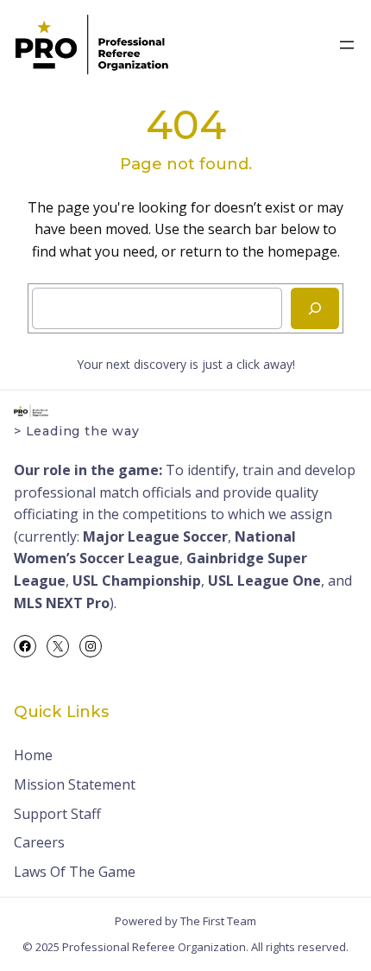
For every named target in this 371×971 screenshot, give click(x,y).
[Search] (315, 308)
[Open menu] (346, 45)
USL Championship (136, 580)
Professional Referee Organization (154, 947)
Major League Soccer (155, 536)
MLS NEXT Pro (62, 602)
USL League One (264, 580)
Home (33, 755)
